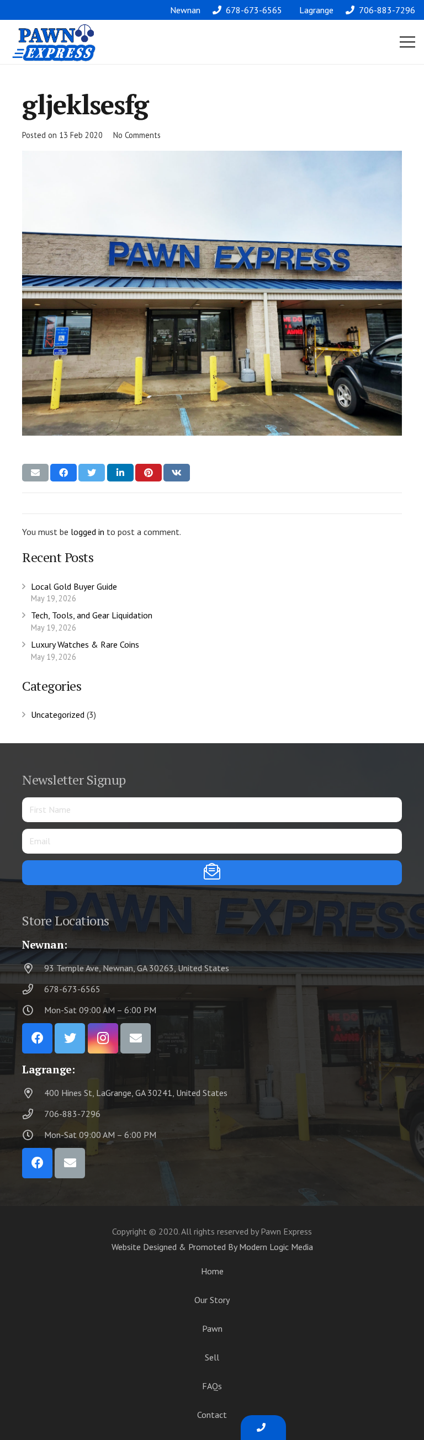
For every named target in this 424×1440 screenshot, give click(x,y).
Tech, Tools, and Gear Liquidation (91, 615)
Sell (212, 1357)
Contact (212, 1414)
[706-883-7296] (33, 1114)
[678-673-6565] (33, 989)
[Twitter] (70, 1038)
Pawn (212, 1328)
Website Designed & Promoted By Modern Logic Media (212, 1246)
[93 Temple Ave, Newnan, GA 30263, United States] (33, 968)
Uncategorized (57, 714)
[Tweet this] (91, 472)
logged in (87, 531)
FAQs (212, 1385)
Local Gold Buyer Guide (74, 586)
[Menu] (407, 42)
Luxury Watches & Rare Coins (85, 644)
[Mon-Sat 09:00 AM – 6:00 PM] (33, 1010)
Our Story (212, 1299)
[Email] (135, 1038)
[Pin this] (148, 472)
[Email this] (35, 472)
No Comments (137, 135)
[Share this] (63, 472)
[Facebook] (37, 1038)
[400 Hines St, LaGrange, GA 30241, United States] (33, 1093)
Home (212, 1271)
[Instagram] (103, 1038)
